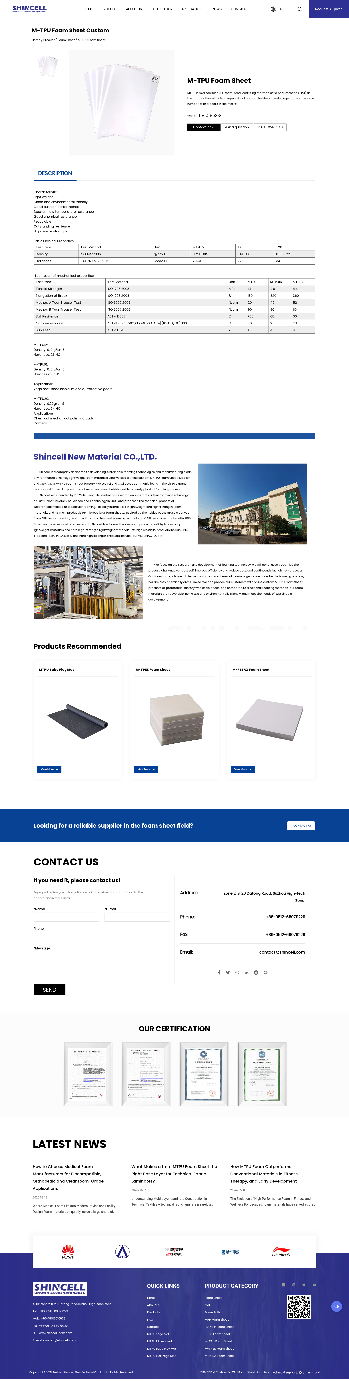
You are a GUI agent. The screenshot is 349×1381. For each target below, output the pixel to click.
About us (153, 1305)
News (217, 9)
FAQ (150, 1320)
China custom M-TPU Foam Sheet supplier (159, 478)
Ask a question (237, 127)
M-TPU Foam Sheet (218, 1341)
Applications (193, 9)
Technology (162, 9)
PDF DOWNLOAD (270, 127)
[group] (48, 66)
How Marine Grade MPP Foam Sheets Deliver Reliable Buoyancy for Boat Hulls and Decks (73, 1174)
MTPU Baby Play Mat (56, 669)
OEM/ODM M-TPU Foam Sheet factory (67, 483)
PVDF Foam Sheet (217, 1334)
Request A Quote (328, 9)
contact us (302, 825)
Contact (239, 9)
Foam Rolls (212, 1312)
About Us (134, 9)
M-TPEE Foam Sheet (153, 669)
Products (153, 1312)
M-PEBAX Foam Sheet (251, 669)
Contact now (203, 127)
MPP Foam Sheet (217, 1320)
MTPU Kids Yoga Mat (161, 1356)
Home (88, 9)
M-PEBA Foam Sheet (219, 1356)
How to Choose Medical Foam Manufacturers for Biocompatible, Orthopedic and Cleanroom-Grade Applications (265, 1177)
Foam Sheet (66, 40)
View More (48, 769)
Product (109, 9)
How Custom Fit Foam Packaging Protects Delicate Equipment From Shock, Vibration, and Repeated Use (174, 1174)
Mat (207, 1305)
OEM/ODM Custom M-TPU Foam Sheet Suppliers (234, 1372)
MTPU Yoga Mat (158, 1334)
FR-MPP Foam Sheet (219, 1327)
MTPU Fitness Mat (159, 1341)
